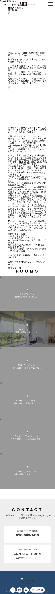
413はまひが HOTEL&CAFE (27, 4)
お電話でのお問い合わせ (27, 533)
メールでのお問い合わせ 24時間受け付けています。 (27, 553)
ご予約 (39, 590)
